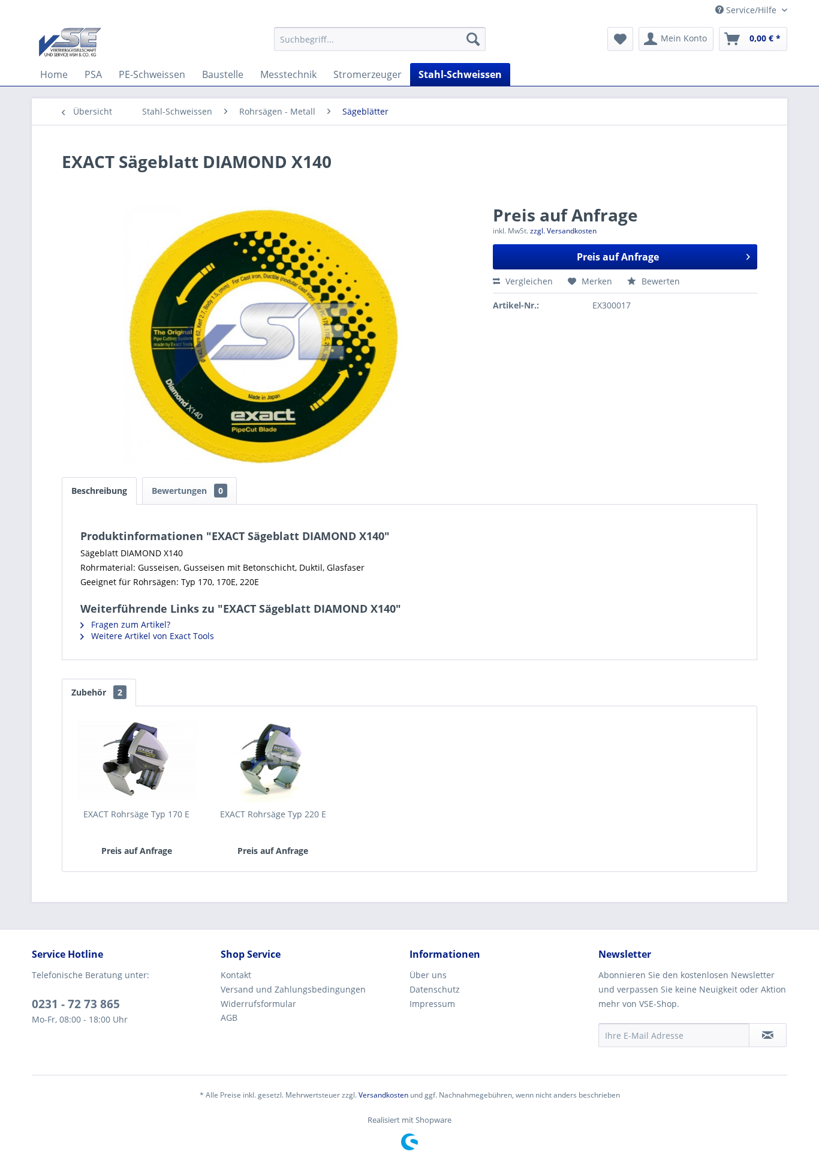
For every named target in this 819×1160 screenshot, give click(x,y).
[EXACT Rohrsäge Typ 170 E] (136, 760)
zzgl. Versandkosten (563, 231)
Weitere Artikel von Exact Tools (151, 636)
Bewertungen (187, 490)
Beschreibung (99, 490)
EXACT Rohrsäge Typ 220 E (273, 814)
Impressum (432, 1003)
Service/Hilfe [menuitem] (751, 10)
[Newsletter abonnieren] (768, 1035)
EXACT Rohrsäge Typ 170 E (136, 814)
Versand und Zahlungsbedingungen (293, 989)
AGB (229, 1017)
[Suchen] (473, 39)
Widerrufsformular (258, 1003)
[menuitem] (380, 39)
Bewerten (659, 281)
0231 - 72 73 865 (76, 1004)
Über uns (428, 975)
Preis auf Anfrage (618, 256)
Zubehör (96, 692)
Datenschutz (435, 989)
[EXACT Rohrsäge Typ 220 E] (273, 760)
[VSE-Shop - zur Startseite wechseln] (70, 42)
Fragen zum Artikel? (129, 624)
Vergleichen (528, 281)
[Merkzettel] (620, 39)
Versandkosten (383, 1095)
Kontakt (236, 975)
